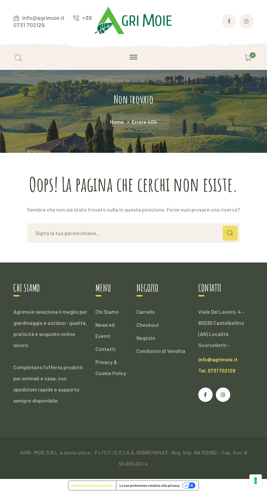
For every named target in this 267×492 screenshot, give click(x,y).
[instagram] (223, 395)
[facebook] (205, 395)
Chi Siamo (107, 312)
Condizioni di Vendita (160, 351)
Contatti (105, 349)
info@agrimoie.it (218, 359)
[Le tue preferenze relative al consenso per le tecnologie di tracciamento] (255, 480)
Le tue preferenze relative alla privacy (149, 485)
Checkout (147, 325)
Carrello (145, 312)
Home (117, 122)
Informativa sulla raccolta (92, 485)
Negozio (145, 338)
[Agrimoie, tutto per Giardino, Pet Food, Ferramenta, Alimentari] (133, 20)
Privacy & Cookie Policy (110, 367)
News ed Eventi (105, 330)
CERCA (230, 233)
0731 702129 (221, 370)
